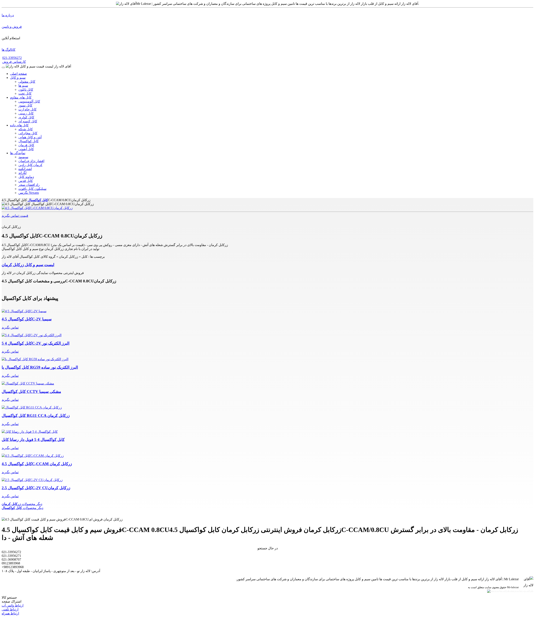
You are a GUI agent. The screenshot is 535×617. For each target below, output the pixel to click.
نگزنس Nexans (28, 192)
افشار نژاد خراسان (31, 161)
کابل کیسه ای (27, 121)
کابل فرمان (26, 145)
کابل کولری (26, 117)
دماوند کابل (26, 177)
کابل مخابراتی (27, 133)
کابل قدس (25, 181)
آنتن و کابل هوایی (30, 137)
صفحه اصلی (18, 73)
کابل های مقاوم (21, 97)
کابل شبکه (25, 129)
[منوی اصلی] (3, 67)
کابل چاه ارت (27, 109)
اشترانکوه (25, 169)
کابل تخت (25, 93)
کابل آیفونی (26, 149)
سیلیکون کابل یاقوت (32, 188)
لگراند (22, 173)
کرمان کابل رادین (30, 165)
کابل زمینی (26, 113)
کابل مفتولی (26, 81)
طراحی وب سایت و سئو (521, 591)
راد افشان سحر (29, 185)
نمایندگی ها (17, 153)
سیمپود (23, 157)
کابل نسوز (25, 105)
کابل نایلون (25, 89)
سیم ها (23, 85)
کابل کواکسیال (28, 141)
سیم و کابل (17, 77)
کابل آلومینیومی (29, 101)
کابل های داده (19, 125)
